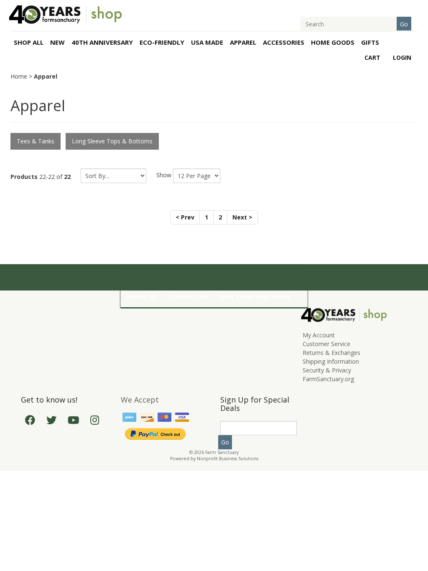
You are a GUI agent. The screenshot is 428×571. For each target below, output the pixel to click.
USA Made (207, 42)
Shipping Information (331, 361)
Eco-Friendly (162, 42)
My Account (319, 335)
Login (402, 57)
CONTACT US (188, 297)
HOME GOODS (332, 42)
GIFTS (370, 42)
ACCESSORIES (283, 42)
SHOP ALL (28, 42)
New (57, 42)
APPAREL (243, 42)
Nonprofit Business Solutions (227, 458)
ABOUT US (142, 297)
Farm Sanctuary (222, 452)
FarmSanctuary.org (328, 379)
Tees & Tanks (35, 141)
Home (18, 76)
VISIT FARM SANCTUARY (255, 297)
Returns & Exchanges (331, 353)
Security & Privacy (327, 370)
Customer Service (326, 344)
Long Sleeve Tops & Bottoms (112, 141)
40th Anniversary (102, 42)
